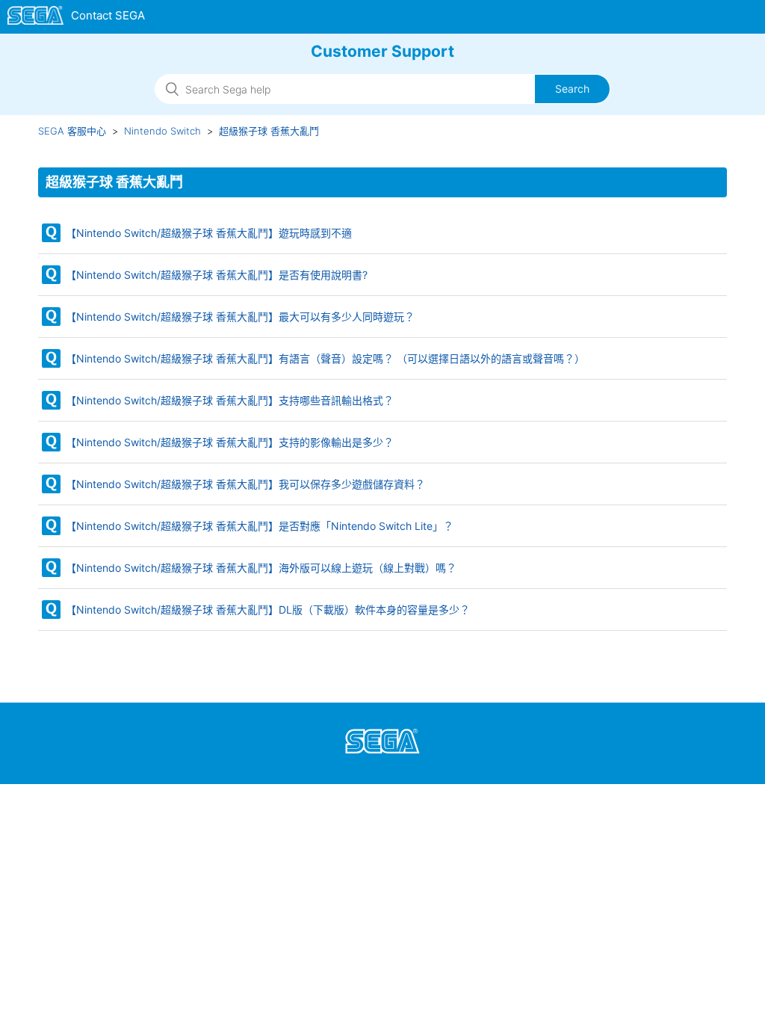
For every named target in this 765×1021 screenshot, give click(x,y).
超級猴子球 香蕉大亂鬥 (269, 131)
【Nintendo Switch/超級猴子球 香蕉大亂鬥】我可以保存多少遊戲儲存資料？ (245, 484)
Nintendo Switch (162, 131)
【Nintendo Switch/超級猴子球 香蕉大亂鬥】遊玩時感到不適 (209, 232)
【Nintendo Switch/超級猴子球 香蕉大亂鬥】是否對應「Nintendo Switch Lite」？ (259, 525)
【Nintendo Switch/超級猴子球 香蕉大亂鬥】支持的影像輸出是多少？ (230, 442)
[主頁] (76, 18)
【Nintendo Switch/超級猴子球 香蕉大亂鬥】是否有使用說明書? (217, 274)
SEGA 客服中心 (72, 131)
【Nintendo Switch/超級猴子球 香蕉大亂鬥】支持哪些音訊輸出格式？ (230, 400)
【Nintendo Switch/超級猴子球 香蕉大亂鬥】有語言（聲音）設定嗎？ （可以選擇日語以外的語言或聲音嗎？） (325, 358)
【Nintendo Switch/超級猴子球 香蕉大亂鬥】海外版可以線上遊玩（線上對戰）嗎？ (261, 567)
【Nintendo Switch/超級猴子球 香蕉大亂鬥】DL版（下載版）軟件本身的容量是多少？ (268, 609)
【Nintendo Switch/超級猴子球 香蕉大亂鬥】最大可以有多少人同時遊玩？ (240, 316)
